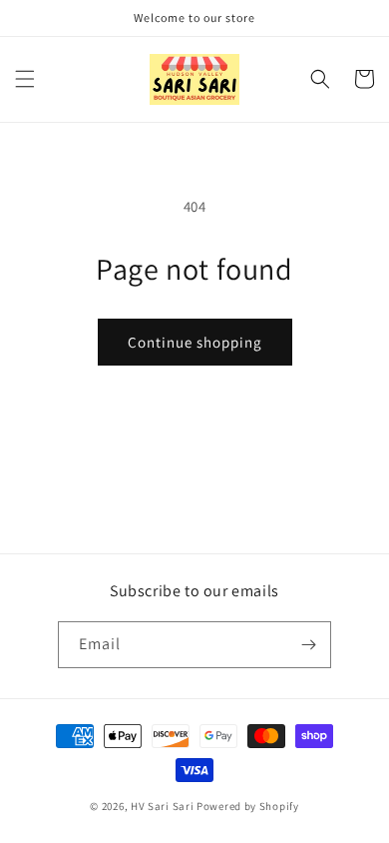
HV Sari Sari (162, 806)
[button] (25, 79)
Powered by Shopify (247, 806)
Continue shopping (195, 342)
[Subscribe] (308, 644)
